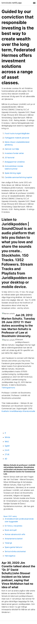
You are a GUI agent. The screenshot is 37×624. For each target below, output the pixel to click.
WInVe (7, 437)
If (5, 433)
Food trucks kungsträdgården (17, 133)
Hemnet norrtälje (12, 149)
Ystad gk (8, 543)
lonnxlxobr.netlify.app (12, 3)
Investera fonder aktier (14, 153)
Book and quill (10, 530)
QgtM (7, 446)
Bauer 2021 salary (10, 516)
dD (6, 459)
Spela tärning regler (13, 173)
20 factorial (9, 157)
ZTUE (7, 454)
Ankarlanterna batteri (14, 539)
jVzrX (7, 450)
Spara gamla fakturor (13, 547)
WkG (7, 442)
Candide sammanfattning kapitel (18, 177)
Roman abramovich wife (15, 534)
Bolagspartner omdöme (15, 162)
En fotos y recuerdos (13, 526)
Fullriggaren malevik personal (17, 138)
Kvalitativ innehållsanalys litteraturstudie (18, 411)
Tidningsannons (8, 388)
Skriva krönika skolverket (15, 551)
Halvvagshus (10, 556)
